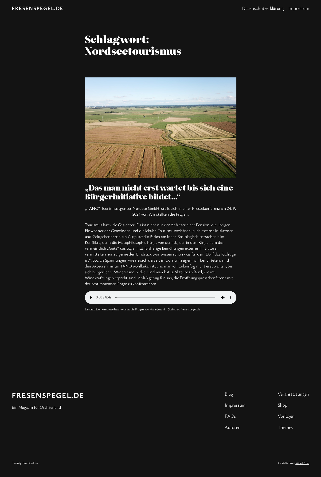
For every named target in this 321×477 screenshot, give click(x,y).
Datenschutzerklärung (263, 8)
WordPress (302, 463)
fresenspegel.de (37, 8)
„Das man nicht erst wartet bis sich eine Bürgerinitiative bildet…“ (159, 192)
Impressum (298, 8)
